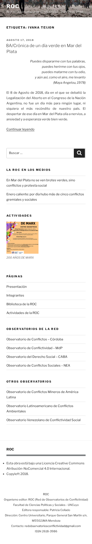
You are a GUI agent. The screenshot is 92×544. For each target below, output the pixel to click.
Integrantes (15, 295)
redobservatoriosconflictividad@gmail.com (53, 526)
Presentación (16, 287)
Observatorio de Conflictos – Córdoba (34, 339)
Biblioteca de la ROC (21, 304)
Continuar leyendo (20, 129)
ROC (12, 6)
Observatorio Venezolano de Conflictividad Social (43, 420)
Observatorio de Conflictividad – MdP (34, 348)
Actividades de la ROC (22, 313)
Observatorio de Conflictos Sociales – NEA (38, 365)
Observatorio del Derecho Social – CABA (36, 357)
